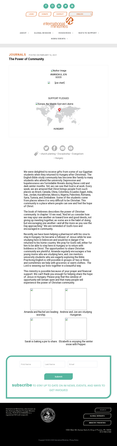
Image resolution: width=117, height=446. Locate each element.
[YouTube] (72, 6)
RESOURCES (65, 33)
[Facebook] (45, 6)
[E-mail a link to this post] (62, 148)
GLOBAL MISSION (42, 33)
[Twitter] (65, 6)
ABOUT (23, 33)
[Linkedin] (59, 6)
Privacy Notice (74, 440)
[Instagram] (52, 6)
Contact (60, 14)
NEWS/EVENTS (58, 39)
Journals (17, 54)
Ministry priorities (97, 423)
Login (31, 14)
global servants (97, 416)
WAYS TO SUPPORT (87, 33)
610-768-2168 (105, 432)
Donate (45, 14)
